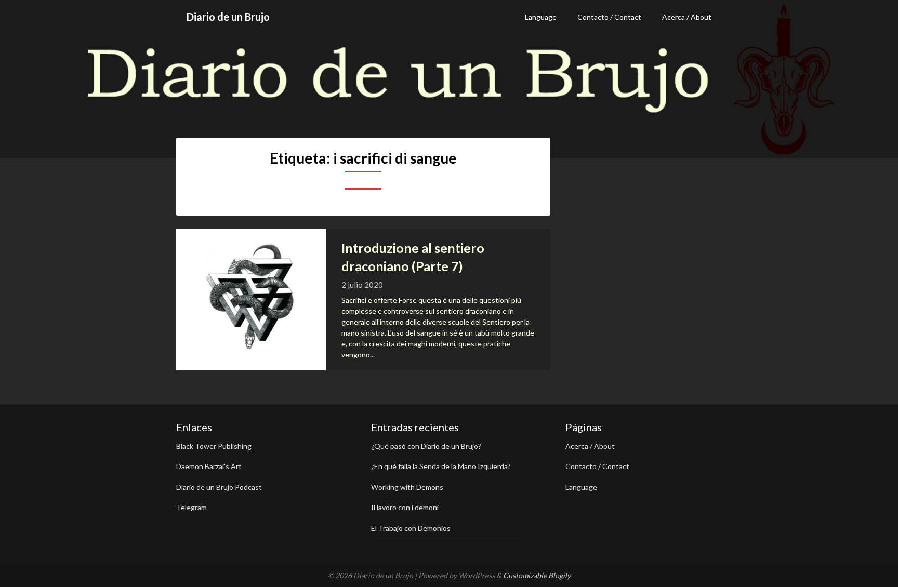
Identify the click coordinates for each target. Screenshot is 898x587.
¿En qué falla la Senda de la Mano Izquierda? (441, 466)
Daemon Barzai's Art (209, 466)
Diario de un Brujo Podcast (219, 487)
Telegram (191, 507)
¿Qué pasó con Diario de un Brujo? (426, 446)
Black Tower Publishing (214, 446)
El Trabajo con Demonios (411, 528)
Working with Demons (407, 487)
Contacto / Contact (609, 16)
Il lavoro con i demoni (405, 507)
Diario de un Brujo (228, 16)
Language (541, 16)
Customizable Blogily (537, 575)
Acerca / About (686, 16)
